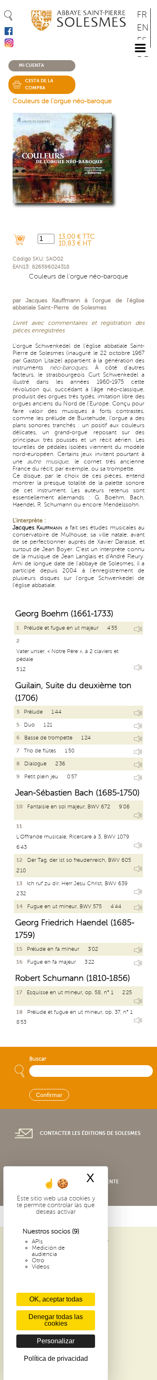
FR (142, 15)
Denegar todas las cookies (55, 1320)
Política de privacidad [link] (56, 1358)
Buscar (37, 1059)
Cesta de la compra (39, 84)
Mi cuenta (31, 65)
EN (143, 28)
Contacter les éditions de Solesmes (90, 1133)
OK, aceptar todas (55, 1299)
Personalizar (56, 1341)
